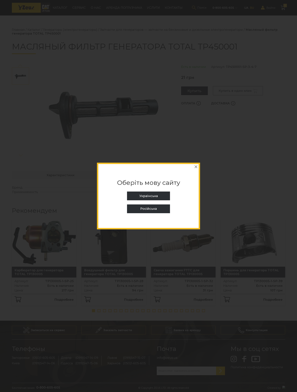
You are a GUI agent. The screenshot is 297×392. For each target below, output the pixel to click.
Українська (148, 196)
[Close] (196, 167)
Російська (148, 209)
